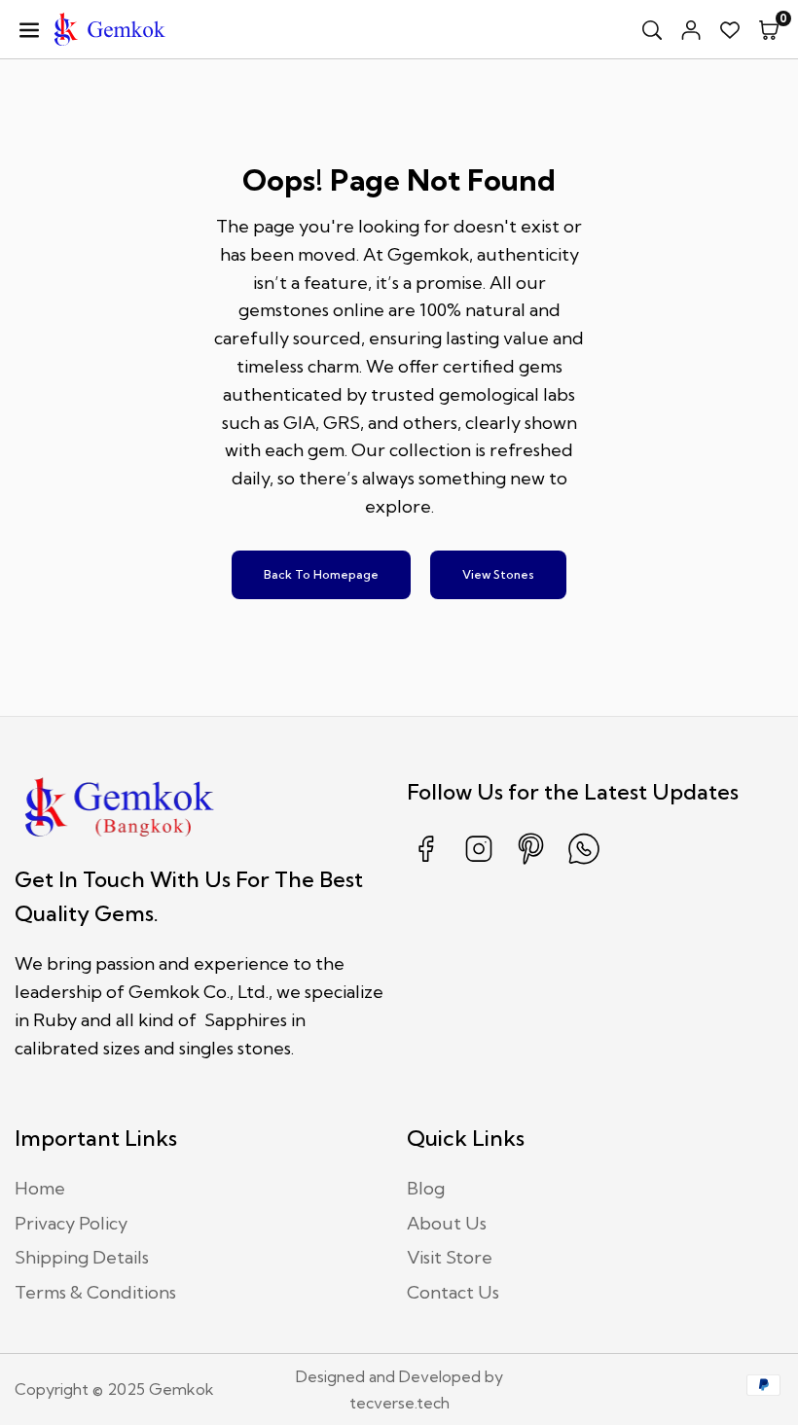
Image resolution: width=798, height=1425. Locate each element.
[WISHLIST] (729, 29)
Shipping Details (82, 1257)
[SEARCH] (652, 29)
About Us (447, 1223)
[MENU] (29, 29)
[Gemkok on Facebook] (426, 862)
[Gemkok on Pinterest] (531, 862)
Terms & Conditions (95, 1292)
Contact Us (453, 1292)
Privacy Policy (71, 1223)
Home (40, 1188)
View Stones (498, 574)
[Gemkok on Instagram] (478, 862)
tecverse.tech (399, 1402)
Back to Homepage (321, 574)
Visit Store (449, 1257)
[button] (768, 29)
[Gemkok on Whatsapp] (583, 862)
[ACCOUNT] (690, 29)
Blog (426, 1188)
